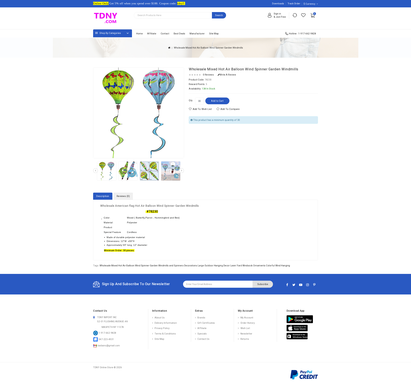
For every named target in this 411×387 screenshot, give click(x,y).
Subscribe (262, 284)
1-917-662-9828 (307, 33)
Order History (247, 323)
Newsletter (246, 333)
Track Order (294, 3)
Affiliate (151, 33)
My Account (246, 317)
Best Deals (179, 33)
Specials (202, 333)
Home (139, 33)
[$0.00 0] (314, 18)
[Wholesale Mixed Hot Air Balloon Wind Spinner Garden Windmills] (106, 171)
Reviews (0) (123, 196)
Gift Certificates (206, 323)
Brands (201, 317)
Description (102, 196)
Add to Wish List (202, 109)
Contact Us (203, 339)
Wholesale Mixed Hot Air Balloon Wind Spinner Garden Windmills (208, 47)
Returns (244, 339)
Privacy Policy (162, 328)
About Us (160, 317)
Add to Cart (217, 101)
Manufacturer (197, 33)
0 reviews (208, 74)
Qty (191, 100)
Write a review (228, 74)
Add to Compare (230, 109)
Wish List (245, 328)
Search (219, 15)
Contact (165, 33)
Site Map (214, 33)
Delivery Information (166, 323)
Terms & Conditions (165, 333)
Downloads (278, 3)
